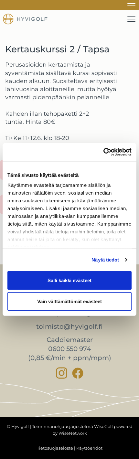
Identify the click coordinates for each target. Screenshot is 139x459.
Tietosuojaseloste (55, 448)
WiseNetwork (73, 433)
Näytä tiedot (105, 259)
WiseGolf (103, 426)
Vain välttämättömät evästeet (69, 301)
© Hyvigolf (18, 426)
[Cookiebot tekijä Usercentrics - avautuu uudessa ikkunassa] (103, 152)
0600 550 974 (69, 349)
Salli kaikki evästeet (69, 280)
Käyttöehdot (89, 448)
